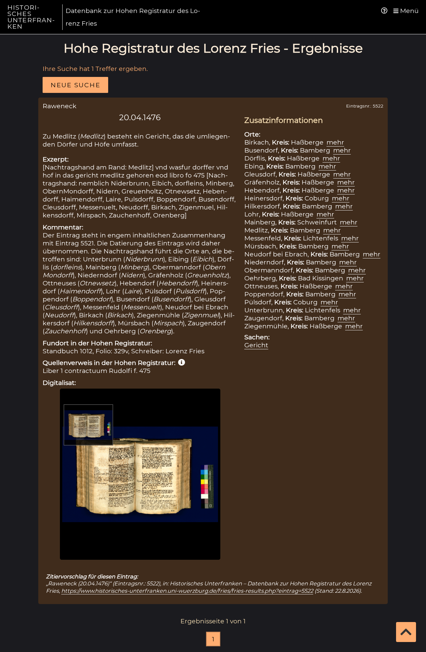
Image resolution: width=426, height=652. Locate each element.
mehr (335, 142)
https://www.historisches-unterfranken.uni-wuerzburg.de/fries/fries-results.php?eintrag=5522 (187, 590)
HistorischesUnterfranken (31, 17)
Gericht (256, 345)
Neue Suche (75, 85)
